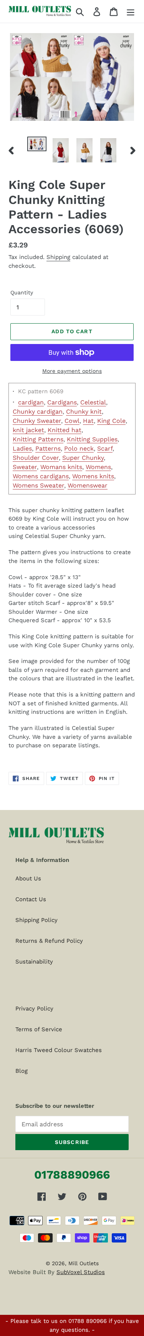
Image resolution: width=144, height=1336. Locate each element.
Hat (88, 420)
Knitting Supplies (92, 439)
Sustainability (34, 961)
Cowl (72, 420)
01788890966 (72, 1174)
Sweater (25, 467)
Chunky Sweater (37, 420)
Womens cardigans (41, 476)
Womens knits (93, 476)
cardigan (31, 402)
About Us (28, 878)
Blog (21, 1070)
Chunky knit (84, 411)
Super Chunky (83, 457)
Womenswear (88, 485)
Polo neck (79, 448)
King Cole (111, 420)
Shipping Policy (36, 920)
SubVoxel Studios (80, 1272)
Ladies (22, 448)
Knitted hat (64, 430)
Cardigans (62, 402)
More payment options (72, 371)
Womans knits (61, 467)
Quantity (21, 292)
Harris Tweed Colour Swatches (58, 1050)
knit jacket (28, 430)
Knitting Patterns (38, 439)
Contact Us (30, 899)
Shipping (58, 257)
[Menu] (130, 11)
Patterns (48, 448)
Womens (98, 467)
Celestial (93, 402)
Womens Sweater (38, 485)
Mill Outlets (83, 1263)
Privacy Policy (34, 1008)
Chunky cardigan (38, 411)
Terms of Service (38, 1029)
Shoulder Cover (36, 457)
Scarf (105, 448)
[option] (37, 145)
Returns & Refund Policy (49, 940)
